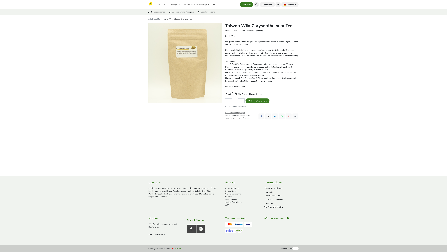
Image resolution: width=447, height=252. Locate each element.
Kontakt (247, 4)
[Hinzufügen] (241, 100)
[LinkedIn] (275, 116)
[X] (268, 116)
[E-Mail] (295, 116)
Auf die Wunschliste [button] (237, 106)
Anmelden (267, 4)
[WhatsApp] (282, 116)
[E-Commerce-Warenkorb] (278, 4)
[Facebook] (261, 116)
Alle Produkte (154, 19)
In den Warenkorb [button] (259, 101)
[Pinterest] (288, 116)
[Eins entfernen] (228, 100)
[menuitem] (161, 4)
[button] (256, 4)
